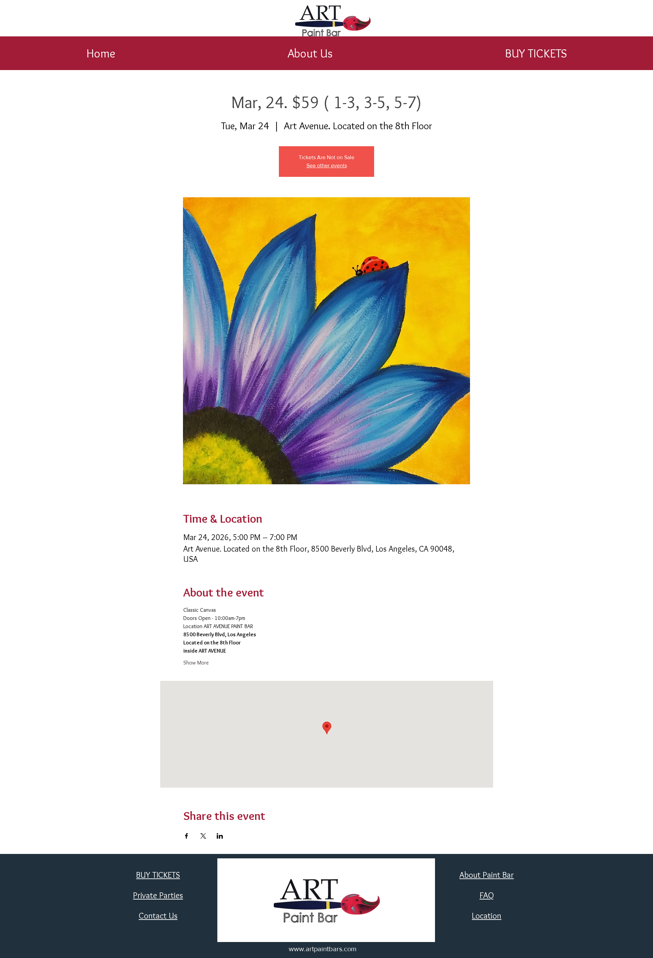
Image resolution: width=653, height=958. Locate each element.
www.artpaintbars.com (322, 949)
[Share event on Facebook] (186, 836)
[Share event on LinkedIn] (220, 836)
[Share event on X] (203, 836)
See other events (326, 165)
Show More (196, 662)
